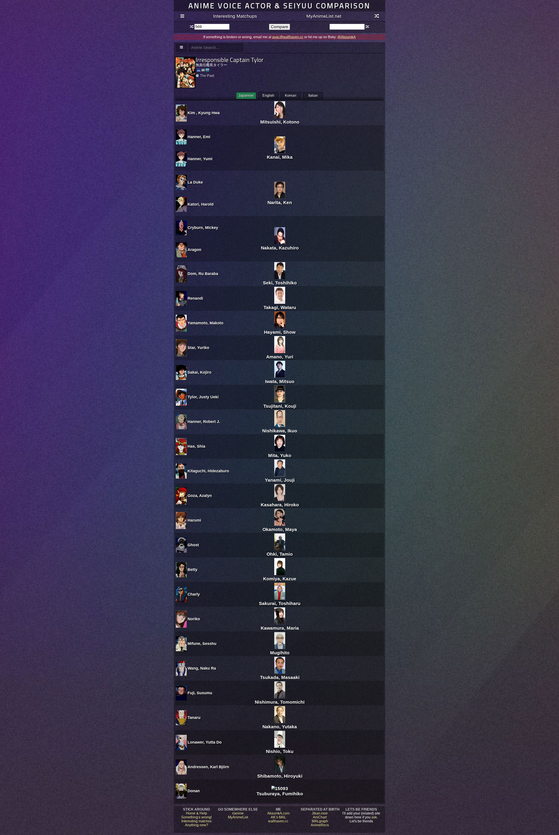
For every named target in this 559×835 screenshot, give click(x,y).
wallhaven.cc (278, 821)
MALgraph (320, 821)
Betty (192, 569)
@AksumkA (346, 37)
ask (374, 817)
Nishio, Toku (279, 751)
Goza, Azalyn (200, 495)
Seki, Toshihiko (280, 282)
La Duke (195, 182)
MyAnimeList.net (323, 16)
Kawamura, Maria (280, 628)
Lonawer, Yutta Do (205, 742)
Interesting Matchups (235, 16)
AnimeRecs (320, 825)
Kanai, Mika (280, 157)
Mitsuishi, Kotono (279, 121)
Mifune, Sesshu (202, 643)
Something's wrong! (196, 817)
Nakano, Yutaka (279, 726)
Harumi (194, 520)
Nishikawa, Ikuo (279, 430)
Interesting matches (196, 821)
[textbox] (211, 27)
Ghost (193, 545)
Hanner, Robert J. (204, 421)
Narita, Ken (279, 202)
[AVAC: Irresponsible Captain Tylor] (207, 70)
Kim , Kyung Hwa (204, 113)
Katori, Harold (201, 204)
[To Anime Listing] (181, 48)
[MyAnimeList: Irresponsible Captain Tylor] (198, 70)
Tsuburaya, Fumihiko (280, 793)
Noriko (194, 619)
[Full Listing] (182, 16)
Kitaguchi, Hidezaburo (208, 471)
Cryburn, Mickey (203, 227)
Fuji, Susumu (200, 693)
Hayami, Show (279, 332)
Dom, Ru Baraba (203, 273)
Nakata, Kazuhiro (280, 247)
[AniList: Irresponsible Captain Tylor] (203, 70)
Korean (290, 95)
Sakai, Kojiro (199, 372)
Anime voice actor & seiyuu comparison (279, 5)
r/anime (238, 813)
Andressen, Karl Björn (208, 767)
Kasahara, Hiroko (280, 504)
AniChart (320, 817)
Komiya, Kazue (279, 578)
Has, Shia (196, 446)
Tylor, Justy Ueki (203, 397)
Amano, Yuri (279, 356)
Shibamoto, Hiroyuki (279, 775)
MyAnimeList (238, 817)
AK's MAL (278, 817)
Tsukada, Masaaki (280, 677)
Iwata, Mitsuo (279, 381)
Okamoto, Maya (279, 529)
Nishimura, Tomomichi (280, 701)
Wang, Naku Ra (202, 668)
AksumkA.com (278, 813)
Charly (194, 594)
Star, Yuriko (198, 347)
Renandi (195, 298)
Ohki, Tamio (280, 554)
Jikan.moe (320, 813)
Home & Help (196, 813)
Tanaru (194, 717)
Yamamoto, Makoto (205, 323)
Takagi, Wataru (280, 307)
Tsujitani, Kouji (279, 406)
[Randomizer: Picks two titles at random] (376, 16)
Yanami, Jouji (280, 480)
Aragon (194, 249)
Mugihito (280, 652)
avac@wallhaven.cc (287, 37)
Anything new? (196, 825)
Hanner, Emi (199, 137)
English (268, 95)
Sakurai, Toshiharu (279, 603)
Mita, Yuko (279, 455)
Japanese (246, 95)
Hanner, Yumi (200, 159)
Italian (313, 95)
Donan (194, 791)
